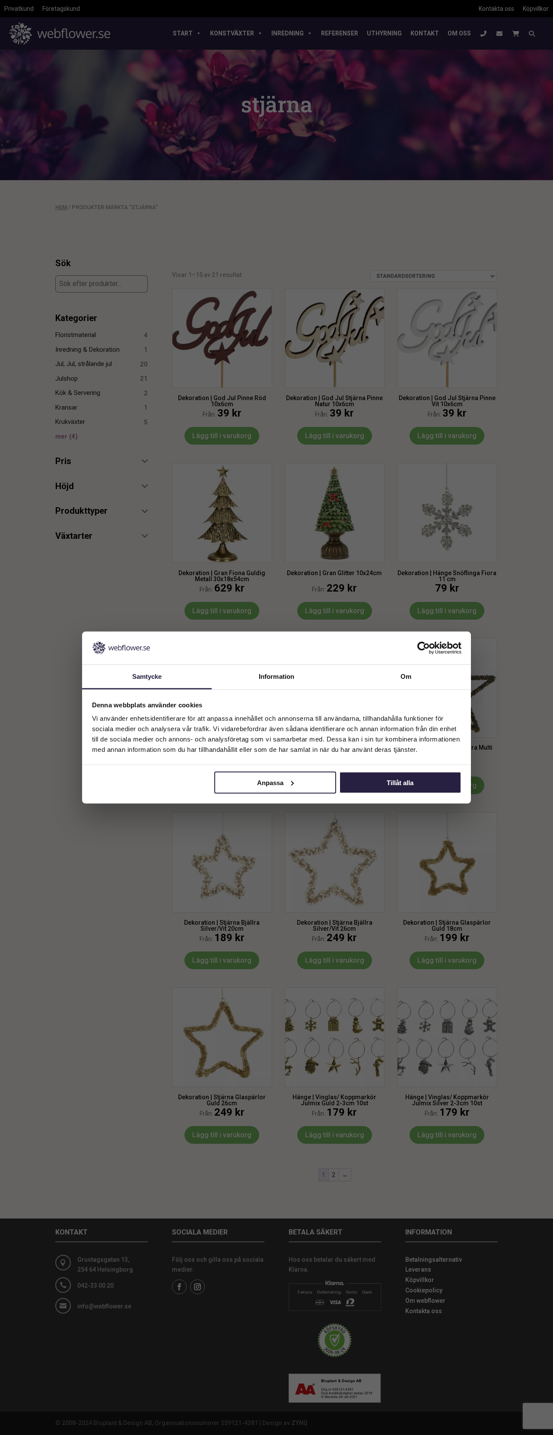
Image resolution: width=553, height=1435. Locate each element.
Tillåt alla (400, 782)
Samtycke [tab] (147, 676)
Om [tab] (405, 676)
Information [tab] (276, 676)
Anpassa (270, 782)
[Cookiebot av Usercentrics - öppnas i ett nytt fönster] (423, 647)
